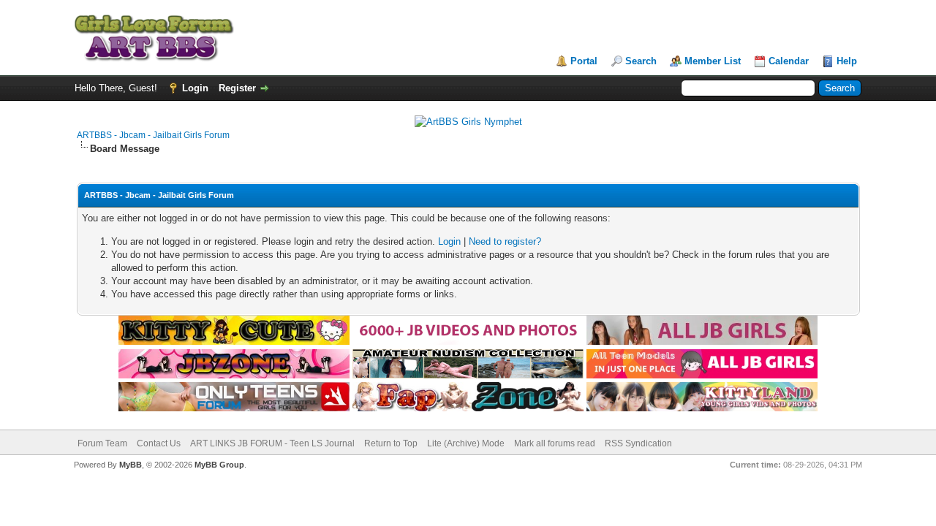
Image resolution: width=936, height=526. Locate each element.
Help (847, 61)
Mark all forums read (554, 443)
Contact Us (159, 443)
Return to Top (391, 443)
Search (641, 61)
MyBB (130, 464)
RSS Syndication (638, 443)
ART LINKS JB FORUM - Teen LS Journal (272, 443)
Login (195, 88)
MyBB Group (219, 464)
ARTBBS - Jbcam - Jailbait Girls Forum (153, 135)
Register (237, 88)
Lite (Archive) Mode (466, 443)
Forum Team (102, 443)
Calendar (789, 61)
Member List (712, 61)
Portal (583, 61)
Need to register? (505, 241)
